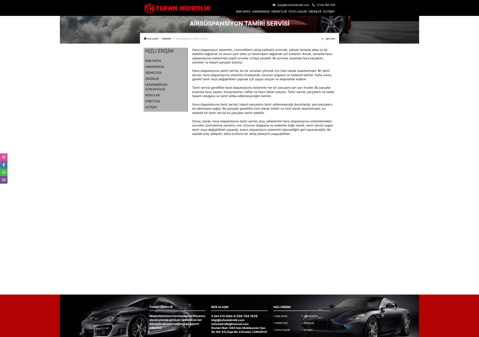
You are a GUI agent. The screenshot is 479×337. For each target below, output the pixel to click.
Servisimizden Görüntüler (156, 87)
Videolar (152, 95)
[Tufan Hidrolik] (177, 8)
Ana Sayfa (243, 11)
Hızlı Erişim (159, 51)
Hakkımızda (261, 11)
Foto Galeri (298, 11)
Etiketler (166, 38)
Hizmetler (279, 11)
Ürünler (315, 11)
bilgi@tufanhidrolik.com (293, 5)
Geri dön (330, 38)
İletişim (328, 11)
